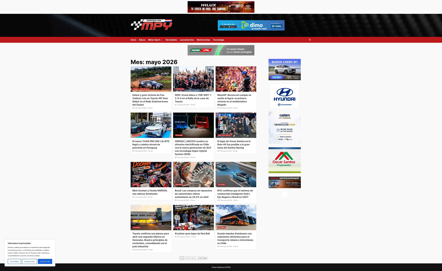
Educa (142, 40)
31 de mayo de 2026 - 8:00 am (143, 197)
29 (200, 258)
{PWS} (227, 267)
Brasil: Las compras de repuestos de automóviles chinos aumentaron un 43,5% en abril (193, 193)
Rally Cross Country (224, 135)
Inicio (133, 40)
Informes (221, 89)
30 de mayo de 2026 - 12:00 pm (186, 237)
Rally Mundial (180, 89)
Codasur (135, 89)
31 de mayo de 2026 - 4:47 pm (143, 151)
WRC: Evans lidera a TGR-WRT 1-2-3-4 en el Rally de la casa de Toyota (193, 98)
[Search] (309, 40)
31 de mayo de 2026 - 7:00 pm (228, 108)
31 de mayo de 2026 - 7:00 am (186, 200)
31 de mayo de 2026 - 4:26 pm (228, 151)
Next (205, 258)
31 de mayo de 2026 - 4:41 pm (186, 157)
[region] (30, 252)
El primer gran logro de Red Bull (192, 233)
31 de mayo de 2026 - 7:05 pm (186, 105)
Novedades (171, 40)
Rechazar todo (29, 261)
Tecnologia (218, 40)
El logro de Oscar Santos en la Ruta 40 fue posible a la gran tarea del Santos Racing (234, 144)
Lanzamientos (187, 40)
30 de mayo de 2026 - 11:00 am (228, 246)
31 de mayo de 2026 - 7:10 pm (143, 108)
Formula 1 (179, 227)
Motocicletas (203, 40)
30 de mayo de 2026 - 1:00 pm (143, 249)
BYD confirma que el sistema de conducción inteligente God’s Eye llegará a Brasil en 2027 (235, 193)
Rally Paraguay (144, 89)
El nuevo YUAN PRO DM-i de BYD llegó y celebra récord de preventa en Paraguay (150, 144)
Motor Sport (154, 40)
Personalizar (14, 261)
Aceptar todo (45, 261)
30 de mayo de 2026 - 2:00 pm (228, 200)
